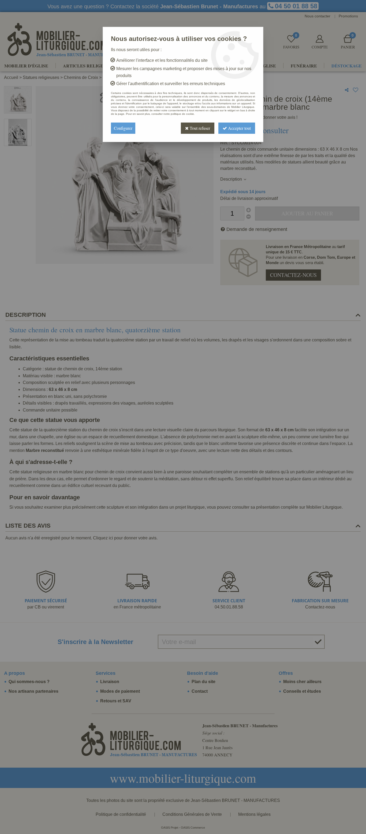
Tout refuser (199, 128)
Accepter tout (239, 128)
